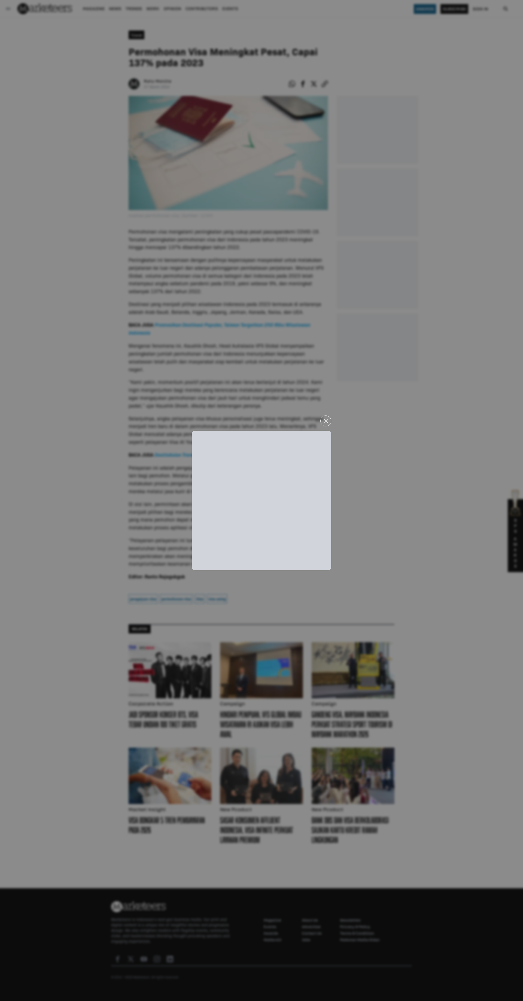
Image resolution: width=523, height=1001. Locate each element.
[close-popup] (325, 420)
